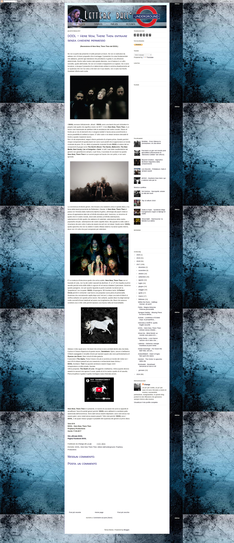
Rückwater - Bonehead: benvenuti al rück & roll (147, 365)
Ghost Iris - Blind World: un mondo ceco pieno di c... (148, 334)
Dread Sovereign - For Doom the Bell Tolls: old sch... (150, 350)
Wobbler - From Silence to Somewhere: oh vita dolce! (151, 142)
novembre (142, 270)
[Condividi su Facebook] (103, 444)
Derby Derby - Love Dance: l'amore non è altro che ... (148, 339)
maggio (141, 290)
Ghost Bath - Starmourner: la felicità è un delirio (152, 220)
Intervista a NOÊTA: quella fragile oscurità (147, 324)
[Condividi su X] (101, 444)
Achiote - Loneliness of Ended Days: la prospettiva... (149, 319)
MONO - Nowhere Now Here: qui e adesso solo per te (154, 179)
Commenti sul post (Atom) (102, 518)
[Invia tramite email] (98, 444)
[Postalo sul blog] (99, 444)
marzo (141, 296)
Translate (150, 57)
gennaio (141, 370)
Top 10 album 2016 (149, 201)
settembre (142, 277)
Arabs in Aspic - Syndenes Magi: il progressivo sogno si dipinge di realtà (153, 212)
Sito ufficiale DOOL (75, 436)
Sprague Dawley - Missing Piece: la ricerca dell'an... (150, 313)
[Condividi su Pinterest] (104, 444)
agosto (141, 280)
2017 (138, 264)
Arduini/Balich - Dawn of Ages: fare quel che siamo (149, 355)
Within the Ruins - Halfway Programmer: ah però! (147, 303)
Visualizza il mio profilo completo (146, 402)
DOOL (77, 447)
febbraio (141, 299)
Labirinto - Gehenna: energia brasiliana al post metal (148, 345)
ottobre (141, 274)
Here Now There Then (89, 447)
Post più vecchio (123, 512)
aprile (140, 293)
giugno (141, 286)
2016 (138, 374)
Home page (99, 512)
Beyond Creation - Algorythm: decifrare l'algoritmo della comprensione (152, 162)
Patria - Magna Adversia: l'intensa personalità (147, 308)
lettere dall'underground (106, 447)
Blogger (126, 530)
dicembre (142, 267)
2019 (138, 258)
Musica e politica (140, 187)
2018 (138, 261)
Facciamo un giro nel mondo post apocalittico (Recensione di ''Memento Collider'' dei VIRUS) (154, 152)
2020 (138, 255)
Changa (147, 384)
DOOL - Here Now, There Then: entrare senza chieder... (149, 329)
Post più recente (75, 512)
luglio (140, 283)
